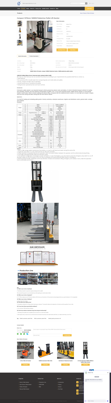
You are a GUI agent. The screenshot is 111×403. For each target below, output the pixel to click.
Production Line (42, 382)
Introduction (61, 382)
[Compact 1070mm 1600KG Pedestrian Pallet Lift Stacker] (20, 23)
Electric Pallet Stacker (24, 382)
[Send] (108, 401)
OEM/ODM (41, 384)
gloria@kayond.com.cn (83, 393)
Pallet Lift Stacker (23, 386)
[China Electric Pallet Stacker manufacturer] (19, 3)
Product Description (34, 56)
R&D (40, 386)
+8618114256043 (27, 330)
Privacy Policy (80, 401)
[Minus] (108, 372)
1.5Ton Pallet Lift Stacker (25, 360)
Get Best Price (61, 50)
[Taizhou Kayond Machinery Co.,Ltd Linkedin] (93, 370)
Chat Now (89, 8)
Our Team (60, 389)
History (59, 384)
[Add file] (85, 401)
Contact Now (67, 335)
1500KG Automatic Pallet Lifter (45, 360)
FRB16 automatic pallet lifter (40, 318)
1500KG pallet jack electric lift (54, 318)
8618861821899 (25, 332)
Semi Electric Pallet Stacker (25, 384)
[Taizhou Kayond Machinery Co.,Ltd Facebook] (90, 370)
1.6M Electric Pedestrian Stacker (65, 360)
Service (59, 386)
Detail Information (22, 56)
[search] (86, 3)
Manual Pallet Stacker (24, 389)
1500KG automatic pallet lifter (26, 318)
